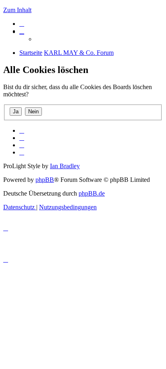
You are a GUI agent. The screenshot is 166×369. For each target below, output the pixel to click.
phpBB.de (92, 193)
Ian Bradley (65, 166)
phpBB (44, 179)
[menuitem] (21, 23)
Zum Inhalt (17, 9)
